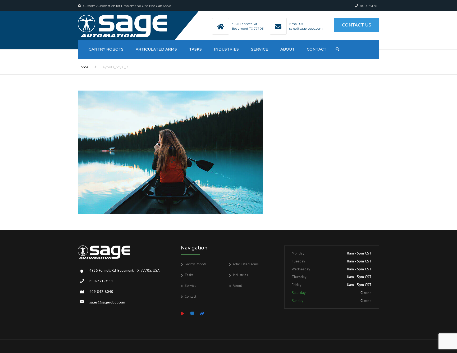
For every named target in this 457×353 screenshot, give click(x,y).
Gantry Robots (106, 49)
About (287, 49)
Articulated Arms (156, 49)
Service (259, 49)
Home (83, 67)
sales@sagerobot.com (306, 28)
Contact (316, 49)
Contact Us (356, 25)
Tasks (195, 49)
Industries (226, 49)
